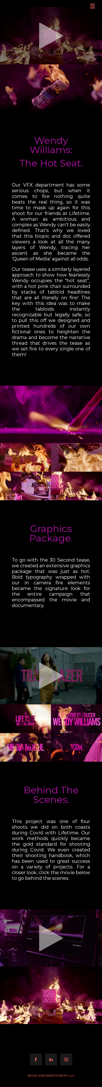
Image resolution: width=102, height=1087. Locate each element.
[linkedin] (51, 1059)
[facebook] (36, 1059)
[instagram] (66, 1059)
